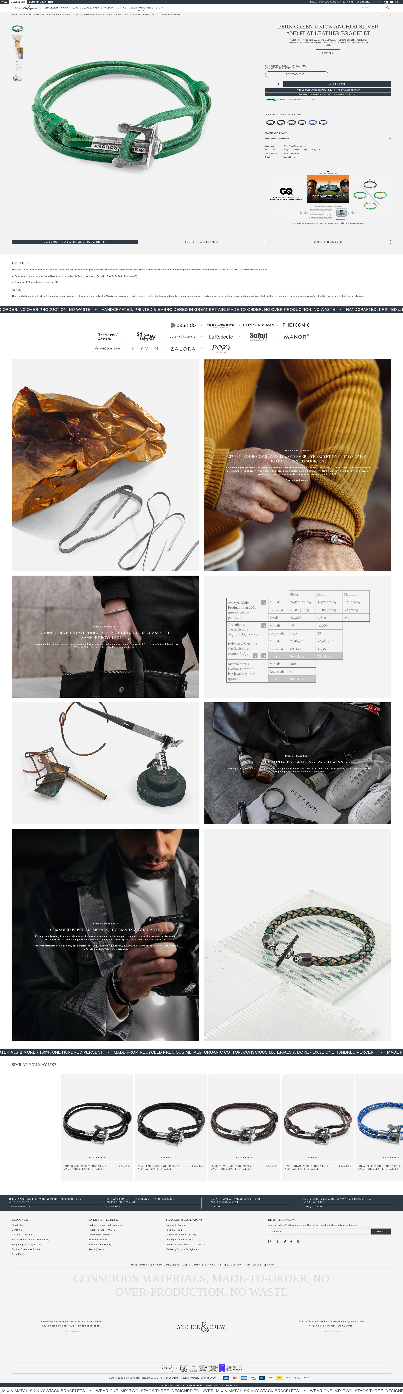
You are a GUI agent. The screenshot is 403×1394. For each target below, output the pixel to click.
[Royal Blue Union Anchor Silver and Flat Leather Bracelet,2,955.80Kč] (323, 122)
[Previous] (384, 15)
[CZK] (397, 2)
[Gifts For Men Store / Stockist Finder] (201, 336)
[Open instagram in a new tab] (270, 1242)
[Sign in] (379, 1)
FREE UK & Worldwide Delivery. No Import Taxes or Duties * (341, 2)
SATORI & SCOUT (209, 1378)
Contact (196, 1264)
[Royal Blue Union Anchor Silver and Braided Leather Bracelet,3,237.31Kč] (312, 122)
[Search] (388, 8)
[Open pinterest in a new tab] (298, 1242)
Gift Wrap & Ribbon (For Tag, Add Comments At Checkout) (285, 67)
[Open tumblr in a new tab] (277, 1242)
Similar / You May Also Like (283, 114)
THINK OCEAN (169, 1378)
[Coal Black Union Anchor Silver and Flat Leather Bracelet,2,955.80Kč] (281, 122)
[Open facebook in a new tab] (291, 1242)
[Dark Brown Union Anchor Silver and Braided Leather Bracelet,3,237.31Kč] (291, 122)
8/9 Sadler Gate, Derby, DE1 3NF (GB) (166, 1264)
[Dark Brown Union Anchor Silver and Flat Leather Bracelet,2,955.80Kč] (302, 122)
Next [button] (331, 123)
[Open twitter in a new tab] (285, 1242)
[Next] (389, 15)
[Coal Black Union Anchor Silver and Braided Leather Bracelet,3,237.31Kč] (270, 122)
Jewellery (18, 2)
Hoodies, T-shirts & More (327, 242)
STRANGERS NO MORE (188, 1378)
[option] (55, 1203)
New (4, 2)
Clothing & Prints (41, 2)
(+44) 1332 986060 (230, 1264)
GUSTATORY (155, 1378)
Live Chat (210, 1264)
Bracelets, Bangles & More (201, 242)
